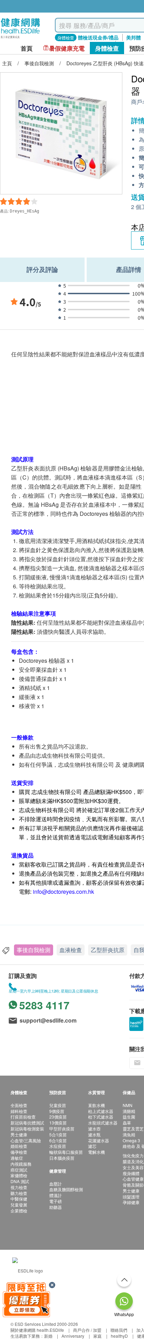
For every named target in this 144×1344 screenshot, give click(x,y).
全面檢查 (18, 1105)
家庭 (97, 1336)
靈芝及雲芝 (133, 1128)
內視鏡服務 (20, 1164)
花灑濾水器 (98, 1140)
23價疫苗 (58, 1117)
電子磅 (55, 1201)
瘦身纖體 (131, 1173)
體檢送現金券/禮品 (98, 37)
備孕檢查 (18, 1152)
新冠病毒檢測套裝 (27, 1128)
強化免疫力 (133, 1155)
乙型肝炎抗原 (107, 950)
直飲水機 (96, 1105)
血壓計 (55, 1184)
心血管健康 (133, 1179)
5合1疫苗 (58, 1134)
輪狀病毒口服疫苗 (66, 1152)
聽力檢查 (18, 1193)
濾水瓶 (94, 1134)
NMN (127, 1105)
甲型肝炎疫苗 (61, 1128)
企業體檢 (18, 1210)
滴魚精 (129, 1134)
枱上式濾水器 (100, 1111)
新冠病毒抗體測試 (27, 1123)
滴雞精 (129, 1111)
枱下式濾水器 (100, 1117)
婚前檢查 (18, 1146)
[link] (27, 1270)
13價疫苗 (58, 1123)
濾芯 (92, 1146)
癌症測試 (18, 1170)
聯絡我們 (118, 1330)
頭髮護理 (131, 1197)
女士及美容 (133, 1167)
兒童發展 (18, 1205)
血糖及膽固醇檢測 (66, 1189)
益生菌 (129, 1117)
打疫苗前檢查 (23, 1117)
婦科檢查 (18, 1111)
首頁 (27, 48)
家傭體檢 (18, 1175)
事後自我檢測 (33, 950)
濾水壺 (94, 1128)
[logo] (20, 38)
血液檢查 (70, 950)
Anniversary (73, 1336)
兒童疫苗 (57, 1105)
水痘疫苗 (57, 1146)
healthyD (119, 1336)
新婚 (48, 1336)
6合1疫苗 (58, 1140)
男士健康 (18, 1134)
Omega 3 (131, 1140)
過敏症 (16, 1158)
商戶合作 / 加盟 (87, 1330)
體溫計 (55, 1195)
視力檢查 (18, 1187)
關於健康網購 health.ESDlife (37, 1330)
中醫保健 (18, 1199)
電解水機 (96, 1152)
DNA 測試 (19, 1181)
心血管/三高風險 (25, 1140)
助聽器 (55, 1207)
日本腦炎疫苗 (61, 1158)
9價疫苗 (56, 1111)
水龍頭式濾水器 (102, 1123)
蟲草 (127, 1123)
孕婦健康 (131, 1202)
